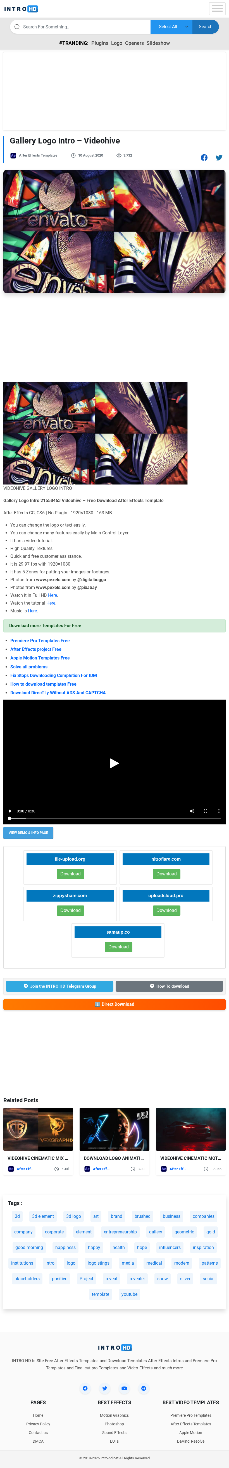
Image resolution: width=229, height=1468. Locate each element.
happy (94, 1247)
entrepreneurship (120, 1232)
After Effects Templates (38, 155)
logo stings (98, 1263)
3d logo (73, 1216)
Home (38, 1415)
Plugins (99, 43)
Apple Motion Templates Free (40, 658)
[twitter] (104, 1388)
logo (71, 1263)
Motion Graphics (114, 1415)
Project (86, 1278)
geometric (184, 1232)
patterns (210, 1263)
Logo (116, 43)
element (84, 1232)
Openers (134, 43)
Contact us (38, 1432)
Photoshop (114, 1424)
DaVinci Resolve (190, 1441)
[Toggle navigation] (217, 8)
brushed (143, 1216)
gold (210, 1232)
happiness (65, 1247)
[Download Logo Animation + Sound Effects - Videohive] (114, 1129)
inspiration (203, 1247)
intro (50, 1263)
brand (116, 1216)
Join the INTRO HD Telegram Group (63, 986)
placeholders (27, 1278)
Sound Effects (114, 1432)
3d (17, 1216)
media (128, 1263)
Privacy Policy (38, 1424)
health (119, 1247)
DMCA (38, 1441)
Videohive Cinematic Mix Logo (42, 1158)
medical (154, 1263)
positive (59, 1278)
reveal (111, 1278)
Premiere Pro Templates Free (40, 640)
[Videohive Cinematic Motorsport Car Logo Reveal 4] (191, 1129)
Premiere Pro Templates (190, 1415)
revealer (137, 1278)
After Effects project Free (35, 649)
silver (185, 1278)
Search (206, 26)
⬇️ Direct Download (114, 1004)
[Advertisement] (114, 91)
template (100, 1294)
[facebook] (85, 1388)
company (23, 1232)
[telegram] (143, 1388)
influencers (170, 1247)
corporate (54, 1232)
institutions (22, 1263)
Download (166, 873)
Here (52, 595)
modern (181, 1263)
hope (142, 1247)
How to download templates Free (44, 684)
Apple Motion (190, 1432)
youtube (129, 1294)
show (162, 1278)
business (171, 1216)
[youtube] (124, 1388)
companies (203, 1216)
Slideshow (158, 43)
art (96, 1216)
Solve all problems (28, 667)
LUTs (114, 1441)
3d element (43, 1216)
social (208, 1278)
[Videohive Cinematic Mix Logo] (38, 1129)
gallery (155, 1232)
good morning (29, 1247)
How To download (172, 986)
